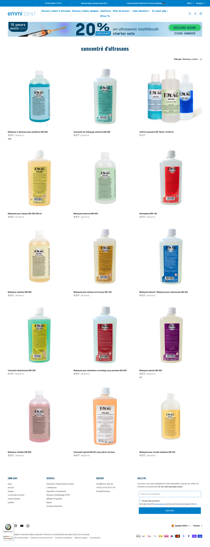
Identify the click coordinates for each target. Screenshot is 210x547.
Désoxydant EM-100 (148, 213)
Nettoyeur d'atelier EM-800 (19, 452)
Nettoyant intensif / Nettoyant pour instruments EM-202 (163, 292)
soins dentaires (141, 10)
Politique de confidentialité (18, 538)
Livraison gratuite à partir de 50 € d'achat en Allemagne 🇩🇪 (133, 3)
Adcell (49, 502)
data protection (160, 504)
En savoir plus (159, 10)
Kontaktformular (103, 491)
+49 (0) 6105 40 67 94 (105, 487)
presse (11, 487)
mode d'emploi (14, 499)
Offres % (105, 16)
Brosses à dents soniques (85, 10)
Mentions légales (81, 538)
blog (10, 484)
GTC (195, 504)
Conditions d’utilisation (63, 538)
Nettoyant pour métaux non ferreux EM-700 (93, 292)
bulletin (11, 502)
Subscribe (170, 510)
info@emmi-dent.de (104, 484)
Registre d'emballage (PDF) (58, 495)
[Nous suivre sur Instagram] (15, 525)
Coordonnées (95, 538)
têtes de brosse (121, 10)
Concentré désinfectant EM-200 (21, 370)
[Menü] (12, 524)
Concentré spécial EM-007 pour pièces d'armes (94, 452)
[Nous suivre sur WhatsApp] (28, 525)
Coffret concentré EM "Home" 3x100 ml (156, 132)
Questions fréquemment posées (60, 484)
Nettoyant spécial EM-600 (150, 370)
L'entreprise (51, 487)
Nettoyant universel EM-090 (86, 213)
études (11, 491)
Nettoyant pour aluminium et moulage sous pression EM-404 (100, 370)
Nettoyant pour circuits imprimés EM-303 (157, 452)
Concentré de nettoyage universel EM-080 (92, 132)
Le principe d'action (16, 495)
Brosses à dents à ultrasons (56, 10)
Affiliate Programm (54, 499)
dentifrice (106, 10)
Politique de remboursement (41, 538)
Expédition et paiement (56, 491)
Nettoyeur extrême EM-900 (19, 292)
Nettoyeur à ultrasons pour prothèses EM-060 (28, 132)
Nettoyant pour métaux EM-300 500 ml (25, 213)
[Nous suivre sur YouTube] (21, 525)
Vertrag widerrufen (54, 506)
